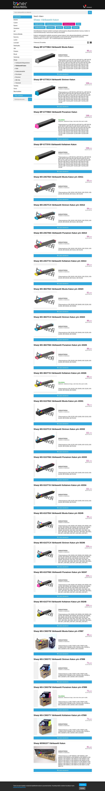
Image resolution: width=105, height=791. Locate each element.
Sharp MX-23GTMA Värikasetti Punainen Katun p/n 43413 (60, 233)
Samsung (16, 57)
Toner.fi (36, 16)
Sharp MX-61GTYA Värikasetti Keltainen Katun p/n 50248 (60, 602)
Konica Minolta (18, 34)
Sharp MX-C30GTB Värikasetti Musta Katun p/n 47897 (58, 631)
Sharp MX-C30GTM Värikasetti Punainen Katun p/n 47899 (60, 687)
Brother (16, 19)
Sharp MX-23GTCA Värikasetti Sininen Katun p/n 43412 (59, 205)
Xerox (15, 88)
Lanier (15, 40)
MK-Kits (67, 27)
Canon (16, 22)
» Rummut (17, 77)
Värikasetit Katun (69, 24)
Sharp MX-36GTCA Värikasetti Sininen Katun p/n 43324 (59, 317)
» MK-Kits (17, 80)
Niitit (78, 24)
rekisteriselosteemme (19, 787)
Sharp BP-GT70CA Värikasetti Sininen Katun (54, 79)
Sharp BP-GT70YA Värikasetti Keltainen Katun (55, 144)
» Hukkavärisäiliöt (19, 71)
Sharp (15, 60)
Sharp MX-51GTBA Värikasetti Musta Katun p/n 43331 (58, 401)
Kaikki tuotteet (39, 24)
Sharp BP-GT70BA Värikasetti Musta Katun (54, 47)
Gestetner (16, 28)
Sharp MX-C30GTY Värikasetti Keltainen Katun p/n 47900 (60, 715)
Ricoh (15, 54)
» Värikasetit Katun (20, 65)
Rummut (59, 27)
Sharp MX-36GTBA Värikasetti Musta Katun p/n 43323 (58, 289)
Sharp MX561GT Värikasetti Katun (49, 743)
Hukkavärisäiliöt (39, 27)
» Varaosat (17, 83)
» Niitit (16, 68)
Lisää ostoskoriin (63, 74)
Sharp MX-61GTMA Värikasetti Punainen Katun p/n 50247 (60, 572)
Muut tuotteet (17, 91)
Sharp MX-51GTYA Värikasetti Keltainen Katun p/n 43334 (60, 485)
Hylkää (82, 788)
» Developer (18, 74)
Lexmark (16, 42)
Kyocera (16, 37)
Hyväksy (82, 784)
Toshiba (16, 85)
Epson (15, 25)
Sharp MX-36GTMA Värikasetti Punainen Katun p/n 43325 (60, 345)
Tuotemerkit (17, 17)
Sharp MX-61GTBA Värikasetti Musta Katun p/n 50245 (58, 513)
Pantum (16, 51)
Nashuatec (17, 45)
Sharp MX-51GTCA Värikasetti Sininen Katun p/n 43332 (59, 429)
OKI (15, 48)
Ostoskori (88, 6)
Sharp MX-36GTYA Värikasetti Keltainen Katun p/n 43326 (60, 373)
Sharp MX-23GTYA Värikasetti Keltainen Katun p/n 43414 (60, 261)
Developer (51, 27)
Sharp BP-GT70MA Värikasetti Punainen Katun (55, 112)
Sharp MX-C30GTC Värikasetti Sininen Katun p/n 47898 (59, 659)
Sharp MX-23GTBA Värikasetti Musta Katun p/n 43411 (58, 177)
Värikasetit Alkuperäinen (53, 24)
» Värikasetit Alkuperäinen (22, 63)
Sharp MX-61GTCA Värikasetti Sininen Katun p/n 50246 (59, 543)
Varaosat (75, 27)
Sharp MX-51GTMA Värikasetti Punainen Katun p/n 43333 (60, 457)
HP (15, 31)
